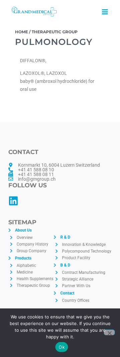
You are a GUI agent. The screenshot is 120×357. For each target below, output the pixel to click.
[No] (109, 332)
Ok (62, 347)
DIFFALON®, (33, 60)
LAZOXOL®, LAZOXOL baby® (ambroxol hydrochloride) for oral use (57, 81)
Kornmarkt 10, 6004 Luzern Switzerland (59, 165)
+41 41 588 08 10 (36, 169)
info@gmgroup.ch (37, 179)
